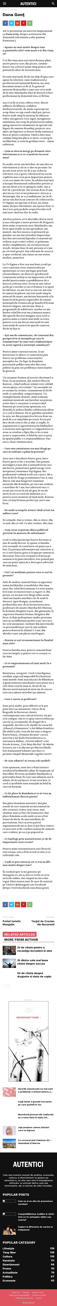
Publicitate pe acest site (24, 1298)
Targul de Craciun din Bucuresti (42, 923)
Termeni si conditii (39, 1295)
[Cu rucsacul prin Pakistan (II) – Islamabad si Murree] (9, 1143)
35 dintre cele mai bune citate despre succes (32, 962)
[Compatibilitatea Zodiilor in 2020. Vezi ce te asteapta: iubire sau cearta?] (9, 1217)
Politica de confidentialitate (19, 1295)
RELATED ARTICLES (19, 934)
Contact (38, 1298)
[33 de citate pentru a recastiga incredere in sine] (9, 950)
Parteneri (26, 1292)
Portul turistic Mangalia (12, 923)
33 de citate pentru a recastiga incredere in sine (34, 949)
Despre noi (16, 1292)
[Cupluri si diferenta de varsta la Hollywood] (9, 1230)
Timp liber (13, 10)
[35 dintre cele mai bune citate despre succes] (9, 963)
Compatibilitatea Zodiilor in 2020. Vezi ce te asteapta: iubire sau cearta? (36, 1217)
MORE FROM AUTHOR (21, 940)
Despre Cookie (37, 1292)
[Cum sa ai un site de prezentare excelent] (9, 1204)
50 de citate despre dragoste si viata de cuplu (34, 975)
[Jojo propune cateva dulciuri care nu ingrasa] (9, 1130)
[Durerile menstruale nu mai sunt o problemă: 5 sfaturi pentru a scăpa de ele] (9, 1092)
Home (5, 10)
